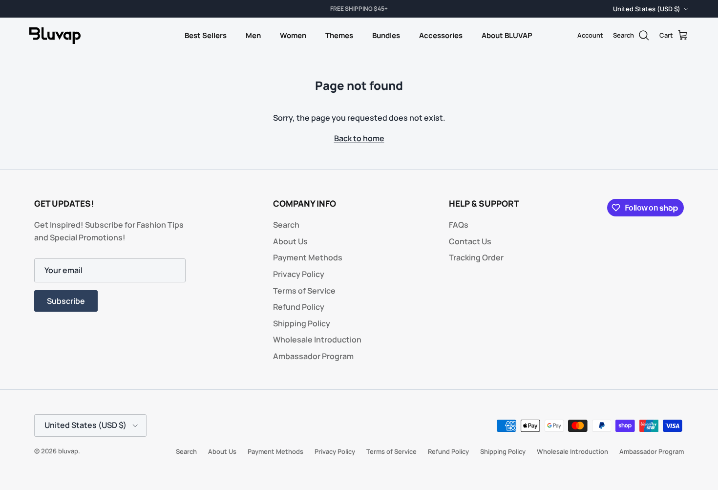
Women (293, 35)
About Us (290, 241)
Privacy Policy (298, 274)
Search (286, 224)
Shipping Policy (301, 323)
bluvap (68, 451)
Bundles (386, 35)
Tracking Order (476, 257)
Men (253, 35)
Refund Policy (298, 306)
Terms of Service (304, 290)
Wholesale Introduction (317, 339)
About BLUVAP (507, 35)
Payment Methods (307, 257)
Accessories (441, 35)
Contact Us (470, 241)
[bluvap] (55, 35)
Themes (339, 35)
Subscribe (66, 301)
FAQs (458, 224)
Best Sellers (206, 35)
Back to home (359, 138)
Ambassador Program (313, 356)
